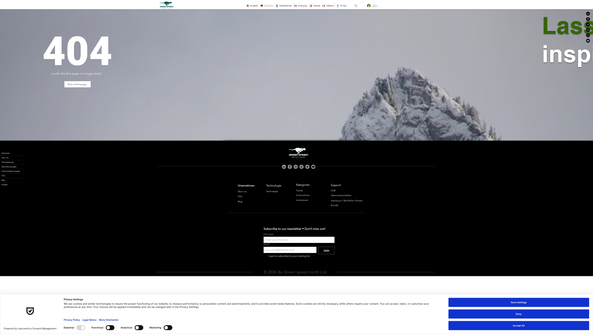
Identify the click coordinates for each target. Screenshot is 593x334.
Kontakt (5, 185)
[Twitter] (588, 24)
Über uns (5, 158)
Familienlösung (7, 162)
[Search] (356, 6)
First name (269, 234)
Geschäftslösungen (9, 167)
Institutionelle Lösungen (11, 171)
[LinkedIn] (588, 14)
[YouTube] (588, 41)
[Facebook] (588, 19)
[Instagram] (588, 35)
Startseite (5, 153)
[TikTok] (588, 30)
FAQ (3, 176)
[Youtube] (313, 167)
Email (267, 244)
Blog (3, 180)
